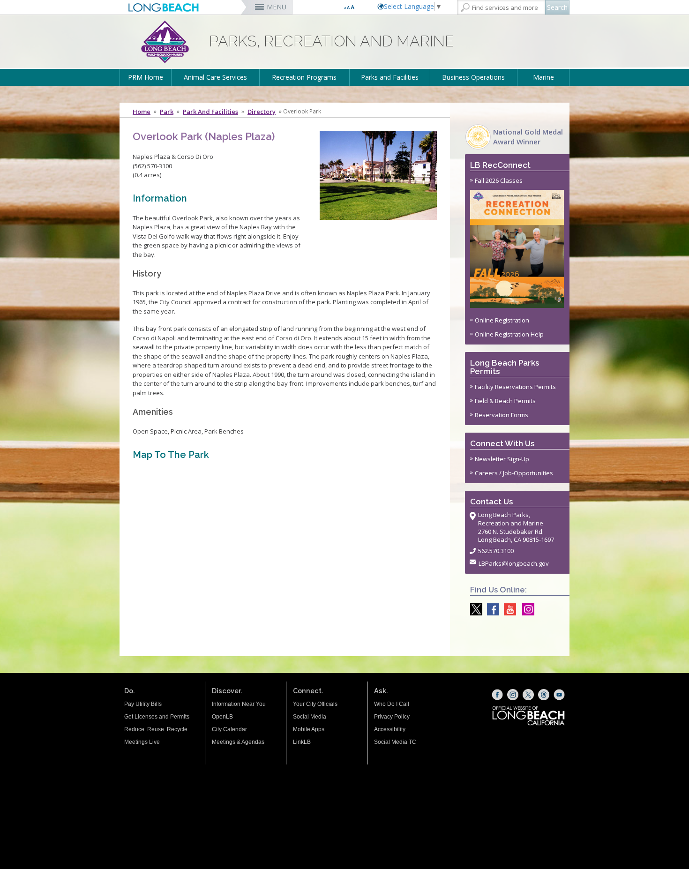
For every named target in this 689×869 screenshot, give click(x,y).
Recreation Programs (304, 77)
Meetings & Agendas (238, 742)
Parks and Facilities (390, 77)
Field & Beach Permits (505, 401)
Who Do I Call (391, 704)
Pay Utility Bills (143, 704)
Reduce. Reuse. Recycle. (156, 729)
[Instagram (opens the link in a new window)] (512, 694)
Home (141, 111)
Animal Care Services (215, 77)
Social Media (309, 716)
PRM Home (145, 77)
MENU (276, 6)
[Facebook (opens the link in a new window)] (497, 694)
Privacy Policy (392, 716)
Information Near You (239, 704)
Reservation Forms (501, 415)
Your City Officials (315, 704)
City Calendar (229, 729)
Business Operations (473, 77)
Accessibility (389, 729)
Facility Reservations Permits (515, 386)
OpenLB (222, 716)
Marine (543, 77)
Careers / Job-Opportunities (514, 473)
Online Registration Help (509, 334)
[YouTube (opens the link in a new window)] (559, 694)
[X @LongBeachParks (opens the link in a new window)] (473, 609)
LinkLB (302, 742)
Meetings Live (142, 742)
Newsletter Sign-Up (502, 459)
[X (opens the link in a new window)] (528, 694)
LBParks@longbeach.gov (514, 563)
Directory (261, 111)
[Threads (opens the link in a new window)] (543, 694)
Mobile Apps (308, 729)
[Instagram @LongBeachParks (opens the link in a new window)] (525, 609)
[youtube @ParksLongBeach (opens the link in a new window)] (507, 609)
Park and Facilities (210, 111)
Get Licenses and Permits (156, 716)
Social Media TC (395, 742)
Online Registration (502, 320)
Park (166, 111)
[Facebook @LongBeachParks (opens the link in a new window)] (490, 609)
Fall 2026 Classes (499, 180)
